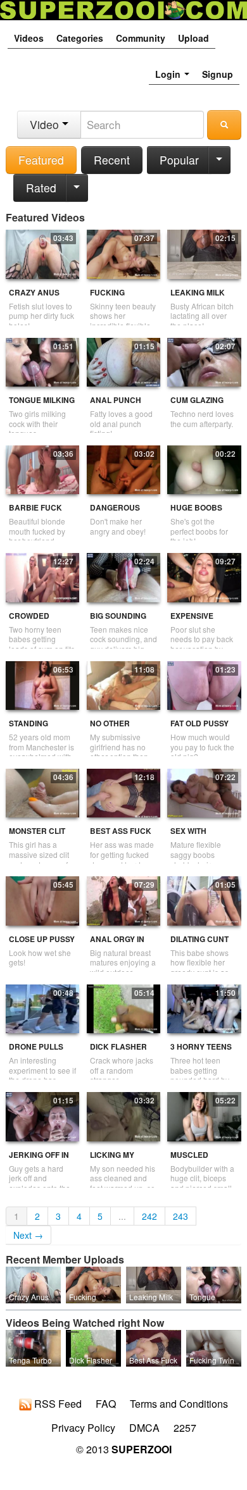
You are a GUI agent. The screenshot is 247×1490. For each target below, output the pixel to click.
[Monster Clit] (42, 791)
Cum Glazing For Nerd (197, 405)
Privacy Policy (83, 1428)
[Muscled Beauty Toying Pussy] (204, 1115)
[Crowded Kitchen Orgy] (42, 576)
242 (149, 1216)
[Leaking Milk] (204, 253)
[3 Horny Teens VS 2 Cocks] (204, 1007)
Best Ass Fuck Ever (120, 836)
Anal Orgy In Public (117, 944)
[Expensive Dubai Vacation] (204, 576)
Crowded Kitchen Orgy (37, 621)
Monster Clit (37, 831)
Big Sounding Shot (118, 621)
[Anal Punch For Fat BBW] (123, 360)
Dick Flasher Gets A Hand (118, 1051)
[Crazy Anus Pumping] (42, 253)
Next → (28, 1235)
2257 (185, 1428)
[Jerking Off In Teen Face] (42, 1115)
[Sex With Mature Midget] (204, 791)
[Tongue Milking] (42, 360)
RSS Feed (57, 1404)
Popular (179, 160)
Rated (41, 188)
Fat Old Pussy (199, 723)
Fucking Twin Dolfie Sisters (212, 1365)
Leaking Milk (197, 292)
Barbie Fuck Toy (35, 512)
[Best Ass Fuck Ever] (123, 791)
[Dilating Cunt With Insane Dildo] (204, 899)
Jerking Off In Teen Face (39, 1160)
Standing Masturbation (39, 728)
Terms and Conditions (179, 1404)
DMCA (144, 1428)
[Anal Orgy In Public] (123, 899)
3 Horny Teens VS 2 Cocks (201, 1051)
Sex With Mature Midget (202, 836)
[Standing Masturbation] (42, 684)
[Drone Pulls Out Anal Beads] (42, 1007)
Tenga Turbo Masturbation (31, 1365)
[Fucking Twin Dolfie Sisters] (213, 1347)
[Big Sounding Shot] (123, 576)
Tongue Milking (42, 400)
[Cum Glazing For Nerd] (204, 360)
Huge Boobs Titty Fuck (196, 512)
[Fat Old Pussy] (204, 684)
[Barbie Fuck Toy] (42, 468)
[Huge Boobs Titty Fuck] (204, 468)
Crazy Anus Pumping (34, 297)
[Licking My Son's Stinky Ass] (123, 1115)
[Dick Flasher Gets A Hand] (123, 1007)
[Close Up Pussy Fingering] (42, 899)
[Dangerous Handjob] (123, 468)
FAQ (106, 1404)
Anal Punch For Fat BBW (115, 405)
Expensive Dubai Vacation (203, 621)
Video (46, 124)
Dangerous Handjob (115, 512)
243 (180, 1216)
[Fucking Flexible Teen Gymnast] (123, 253)
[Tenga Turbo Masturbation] (33, 1347)
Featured (41, 160)
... (122, 1216)
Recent (112, 160)
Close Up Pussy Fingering (42, 944)
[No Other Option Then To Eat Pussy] (123, 684)
